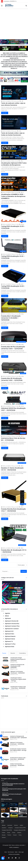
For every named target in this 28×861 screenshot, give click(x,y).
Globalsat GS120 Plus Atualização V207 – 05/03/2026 (13, 409)
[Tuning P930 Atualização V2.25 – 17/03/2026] (5, 815)
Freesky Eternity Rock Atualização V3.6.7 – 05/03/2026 (13, 510)
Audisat (21, 825)
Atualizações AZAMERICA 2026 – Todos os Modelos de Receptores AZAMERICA (13, 196)
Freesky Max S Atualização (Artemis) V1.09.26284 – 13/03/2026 (11, 318)
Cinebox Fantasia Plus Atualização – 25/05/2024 (17, 764)
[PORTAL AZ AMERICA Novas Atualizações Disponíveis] (9, 6)
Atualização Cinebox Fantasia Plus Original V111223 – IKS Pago (18, 679)
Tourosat (15, 835)
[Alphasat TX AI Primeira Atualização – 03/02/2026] (5, 673)
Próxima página (21, 565)
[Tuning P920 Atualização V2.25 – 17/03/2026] (14, 810)
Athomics (16, 825)
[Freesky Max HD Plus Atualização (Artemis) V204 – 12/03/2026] (23, 815)
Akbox (7, 616)
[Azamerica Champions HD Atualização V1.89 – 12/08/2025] (5, 666)
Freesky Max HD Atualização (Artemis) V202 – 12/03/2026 (11, 379)
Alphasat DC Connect (12, 629)
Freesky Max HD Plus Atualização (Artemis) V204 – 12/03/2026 (13, 348)
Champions (10, 827)
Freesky (13, 832)
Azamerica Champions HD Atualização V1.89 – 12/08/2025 (17, 666)
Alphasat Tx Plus (10, 644)
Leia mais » (4, 112)
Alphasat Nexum (10, 636)
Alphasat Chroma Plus (12, 623)
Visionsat (4, 837)
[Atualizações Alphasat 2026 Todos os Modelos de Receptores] (23, 804)
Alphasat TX (9, 641)
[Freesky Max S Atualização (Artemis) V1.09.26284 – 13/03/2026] (14, 815)
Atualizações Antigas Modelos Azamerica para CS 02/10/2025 (17, 659)
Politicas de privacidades (14, 854)
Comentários (22, 653)
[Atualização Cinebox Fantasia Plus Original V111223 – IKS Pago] (5, 681)
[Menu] (2, 6)
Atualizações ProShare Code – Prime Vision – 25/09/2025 (18, 687)
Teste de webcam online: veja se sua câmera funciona (13, 104)
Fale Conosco (11, 852)
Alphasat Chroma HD (11, 621)
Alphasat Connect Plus (12, 626)
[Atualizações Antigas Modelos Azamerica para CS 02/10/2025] (5, 659)
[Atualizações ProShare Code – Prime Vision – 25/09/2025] (5, 688)
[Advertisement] (14, 24)
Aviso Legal (21, 852)
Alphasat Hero (9, 634)
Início (5, 852)
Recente (13, 653)
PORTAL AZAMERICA (13, 847)
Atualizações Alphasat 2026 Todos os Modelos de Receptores (14, 164)
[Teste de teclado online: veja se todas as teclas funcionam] (14, 804)
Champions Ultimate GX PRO (19, 830)
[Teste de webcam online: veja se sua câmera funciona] (5, 804)
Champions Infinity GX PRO (20, 827)
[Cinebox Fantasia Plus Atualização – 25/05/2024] (5, 767)
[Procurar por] (26, 6)
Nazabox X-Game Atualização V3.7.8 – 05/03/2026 (12, 469)
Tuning (20, 835)
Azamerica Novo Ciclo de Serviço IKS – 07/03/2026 (13, 439)
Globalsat (19, 832)
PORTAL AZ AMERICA (6, 101)
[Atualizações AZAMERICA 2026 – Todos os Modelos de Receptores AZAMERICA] (5, 810)
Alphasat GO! (9, 631)
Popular (4, 653)
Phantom (9, 835)
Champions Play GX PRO (7, 830)
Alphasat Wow (9, 646)
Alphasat (8, 618)
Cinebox (3, 832)
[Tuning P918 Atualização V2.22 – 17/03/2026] (23, 810)
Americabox (9, 825)
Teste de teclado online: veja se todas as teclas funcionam (12, 134)
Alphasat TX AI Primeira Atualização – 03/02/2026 (17, 672)
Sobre (16, 852)
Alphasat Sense (10, 639)
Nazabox (3, 835)
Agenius (7, 613)
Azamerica (4, 827)
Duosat (8, 832)
